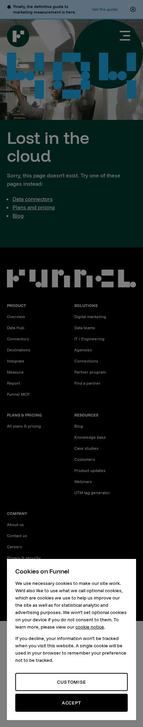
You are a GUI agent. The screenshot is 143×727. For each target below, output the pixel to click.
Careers (14, 546)
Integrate (15, 361)
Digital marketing (90, 316)
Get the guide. (105, 9)
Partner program (90, 372)
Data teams (84, 327)
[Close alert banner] (133, 9)
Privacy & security (24, 557)
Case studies (86, 448)
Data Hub (15, 327)
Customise (71, 682)
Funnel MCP (18, 394)
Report (13, 383)
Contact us (17, 535)
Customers (84, 459)
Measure (15, 372)
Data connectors (32, 198)
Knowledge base (90, 437)
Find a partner (87, 383)
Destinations (19, 349)
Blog (18, 215)
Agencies (83, 349)
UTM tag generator (92, 492)
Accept (71, 703)
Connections (86, 361)
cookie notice (89, 627)
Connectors (18, 338)
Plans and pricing (33, 207)
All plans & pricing (24, 426)
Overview (16, 316)
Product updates (90, 470)
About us (15, 524)
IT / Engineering (89, 338)
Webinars (83, 481)
